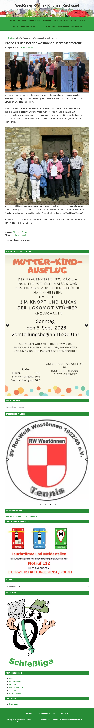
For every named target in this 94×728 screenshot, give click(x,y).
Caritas (24, 232)
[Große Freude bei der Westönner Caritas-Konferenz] (47, 92)
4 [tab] (55, 504)
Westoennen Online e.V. (23, 721)
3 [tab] (50, 504)
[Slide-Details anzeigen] (47, 325)
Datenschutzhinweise (17, 687)
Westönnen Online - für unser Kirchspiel (47, 5)
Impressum (13, 684)
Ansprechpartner (15, 693)
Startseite (11, 38)
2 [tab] (45, 504)
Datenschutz (56, 720)
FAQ (11, 678)
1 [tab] (40, 504)
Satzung (12, 690)
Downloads (13, 704)
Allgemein (17, 232)
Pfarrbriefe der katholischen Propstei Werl (21, 516)
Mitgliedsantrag (15, 681)
